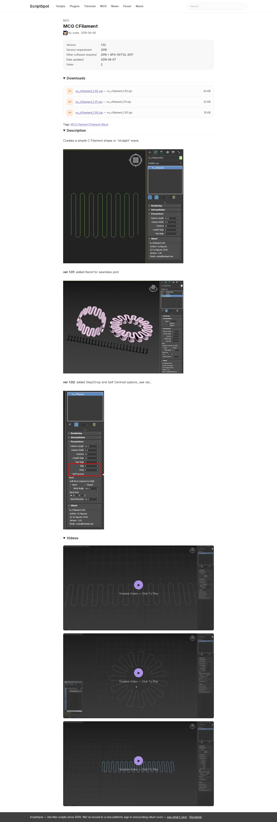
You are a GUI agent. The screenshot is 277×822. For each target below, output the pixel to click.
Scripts (60, 6)
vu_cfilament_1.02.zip (89, 91)
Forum (127, 6)
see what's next (177, 817)
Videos (72, 538)
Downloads (76, 78)
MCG (103, 6)
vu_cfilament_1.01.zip (88, 101)
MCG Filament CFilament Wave (89, 124)
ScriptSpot (40, 6)
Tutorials (90, 6)
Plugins (75, 6)
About (139, 6)
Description (76, 130)
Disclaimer (195, 817)
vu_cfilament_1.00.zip (89, 112)
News (115, 6)
